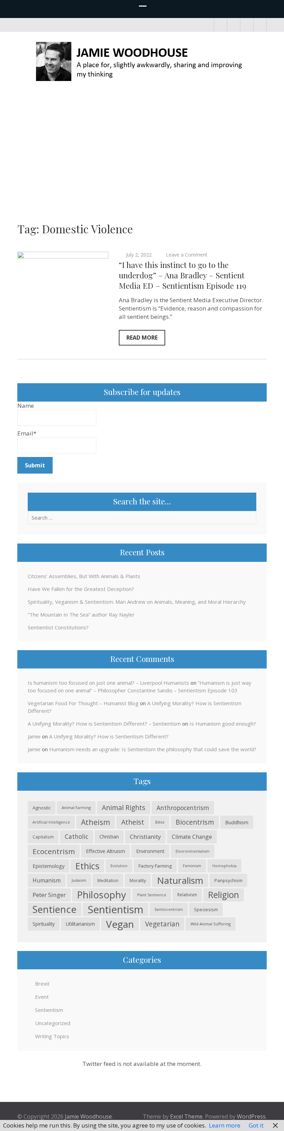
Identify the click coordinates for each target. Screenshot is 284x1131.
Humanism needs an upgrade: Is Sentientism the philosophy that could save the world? (152, 749)
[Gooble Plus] (260, 25)
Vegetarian (162, 923)
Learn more (224, 1125)
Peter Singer (49, 895)
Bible (160, 822)
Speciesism (206, 909)
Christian (109, 836)
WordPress (251, 1116)
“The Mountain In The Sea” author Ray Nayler (81, 614)
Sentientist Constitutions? (58, 627)
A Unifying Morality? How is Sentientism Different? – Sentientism (104, 723)
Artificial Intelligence (51, 822)
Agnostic (42, 808)
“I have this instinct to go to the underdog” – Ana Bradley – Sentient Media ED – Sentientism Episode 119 (182, 275)
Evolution (118, 865)
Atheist (132, 822)
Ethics (87, 866)
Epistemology (48, 865)
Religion (223, 894)
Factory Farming (155, 866)
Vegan (120, 924)
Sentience (55, 909)
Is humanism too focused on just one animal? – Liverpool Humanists (108, 682)
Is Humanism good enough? (222, 723)
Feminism (192, 865)
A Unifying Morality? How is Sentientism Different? (109, 736)
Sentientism (115, 909)
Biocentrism (195, 822)
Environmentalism (193, 851)
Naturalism (180, 880)
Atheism (95, 822)
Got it (256, 1125)
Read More (142, 337)
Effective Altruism (105, 851)
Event (42, 996)
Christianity (145, 837)
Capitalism (43, 837)
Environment (150, 851)
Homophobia (224, 865)
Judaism (79, 880)
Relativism (187, 895)
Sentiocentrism (168, 909)
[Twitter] (233, 25)
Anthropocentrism (183, 808)
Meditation (107, 880)
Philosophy (101, 894)
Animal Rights (123, 807)
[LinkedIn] (246, 25)
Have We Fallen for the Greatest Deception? (81, 588)
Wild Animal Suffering (210, 923)
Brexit (42, 983)
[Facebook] (220, 25)
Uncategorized (52, 1023)
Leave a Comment (186, 254)
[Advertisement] (142, 145)
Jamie (34, 736)
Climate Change (192, 837)
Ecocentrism (54, 851)
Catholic (76, 837)
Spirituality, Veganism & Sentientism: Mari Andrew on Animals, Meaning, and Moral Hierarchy (137, 601)
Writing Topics (52, 1036)
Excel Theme (186, 1116)
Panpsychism (228, 880)
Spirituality (44, 924)
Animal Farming (76, 807)
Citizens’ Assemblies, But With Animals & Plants (84, 576)
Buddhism (236, 822)
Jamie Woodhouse (88, 1116)
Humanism (47, 880)
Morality (138, 880)
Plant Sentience (151, 894)
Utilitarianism (80, 924)
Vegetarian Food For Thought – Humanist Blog (83, 703)
